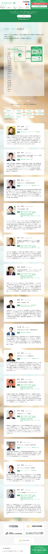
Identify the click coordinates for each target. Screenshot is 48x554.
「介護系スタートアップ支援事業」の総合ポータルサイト (9, 3)
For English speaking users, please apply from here (39, 8)
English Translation (3, 5)
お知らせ (9, 7)
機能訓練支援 (29, 113)
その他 (29, 116)
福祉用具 (19, 116)
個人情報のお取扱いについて (24, 19)
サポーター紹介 (15, 8)
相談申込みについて (3, 8)
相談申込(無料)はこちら (39, 3)
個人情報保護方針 (6, 548)
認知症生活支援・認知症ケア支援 (8, 117)
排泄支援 (29, 110)
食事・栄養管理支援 (39, 113)
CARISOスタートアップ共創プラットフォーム (21, 8)
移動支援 (19, 110)
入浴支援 (39, 110)
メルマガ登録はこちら (39, 6)
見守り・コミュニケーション (8, 114)
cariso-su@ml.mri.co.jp (39, 552)
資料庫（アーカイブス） (27, 8)
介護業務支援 (19, 113)
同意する (24, 16)
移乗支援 (9, 110)
